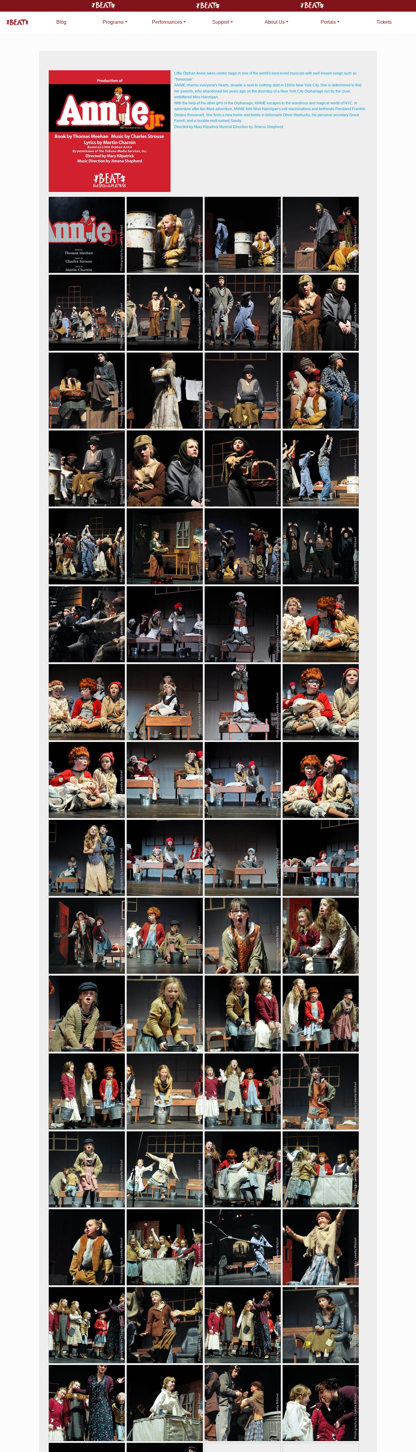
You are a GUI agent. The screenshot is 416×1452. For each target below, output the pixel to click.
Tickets (384, 22)
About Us (275, 22)
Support (220, 22)
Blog (61, 22)
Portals (328, 22)
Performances (167, 22)
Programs (113, 22)
